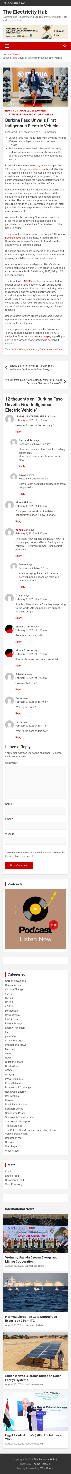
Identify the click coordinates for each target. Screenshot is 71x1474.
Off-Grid (9, 1070)
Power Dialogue (14, 1078)
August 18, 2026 (14, 1265)
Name (9, 803)
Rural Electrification (16, 1104)
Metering (10, 1049)
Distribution (11, 1010)
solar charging (43, 336)
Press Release (13, 1083)
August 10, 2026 (14, 1384)
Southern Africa (14, 1108)
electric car (39, 169)
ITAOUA (26, 281)
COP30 (9, 1006)
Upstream (10, 1142)
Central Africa (13, 985)
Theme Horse (40, 1463)
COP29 (9, 1002)
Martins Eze (31, 132)
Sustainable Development (30, 110)
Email (9, 818)
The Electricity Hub (25, 12)
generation (11, 1036)
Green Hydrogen (14, 1040)
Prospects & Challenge (18, 1087)
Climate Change (14, 989)
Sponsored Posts (15, 1113)
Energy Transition (15, 1027)
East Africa (11, 1019)
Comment (11, 762)
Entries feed (12, 1175)
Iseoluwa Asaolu (34, 1384)
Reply (19, 431)
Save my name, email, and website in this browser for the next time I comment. (35, 854)
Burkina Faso (12, 237)
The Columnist (13, 1125)
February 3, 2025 (14, 132)
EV (6, 1032)
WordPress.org (13, 1184)
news (8, 1053)
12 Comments (48, 132)
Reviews (9, 1100)
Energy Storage (13, 1023)
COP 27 (9, 993)
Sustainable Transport (21, 114)
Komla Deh (22, 529)
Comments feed (14, 1180)
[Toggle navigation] (7, 46)
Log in (8, 1171)
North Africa (12, 1066)
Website (9, 833)
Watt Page (11, 1146)
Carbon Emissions (15, 980)
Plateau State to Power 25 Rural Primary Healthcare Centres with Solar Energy (31, 367)
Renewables (12, 1096)
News (8, 110)
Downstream (12, 1015)
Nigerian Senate (14, 1061)
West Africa (46, 114)
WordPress (46, 1468)
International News (15, 1044)
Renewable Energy (15, 1091)
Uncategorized (13, 1137)
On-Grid (9, 1074)
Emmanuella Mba (34, 1265)
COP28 (9, 997)
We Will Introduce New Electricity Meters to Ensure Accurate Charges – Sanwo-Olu (33, 381)
